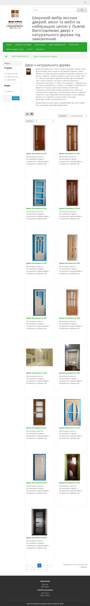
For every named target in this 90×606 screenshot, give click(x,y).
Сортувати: (63, 116)
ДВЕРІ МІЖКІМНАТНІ (57, 45)
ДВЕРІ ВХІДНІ (40, 45)
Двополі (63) (11, 80)
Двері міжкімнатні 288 (69, 318)
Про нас (45, 584)
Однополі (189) (12, 74)
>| (46, 569)
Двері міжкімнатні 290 (69, 373)
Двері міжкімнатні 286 (69, 263)
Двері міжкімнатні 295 (36, 537)
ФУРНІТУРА (73, 45)
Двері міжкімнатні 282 (69, 153)
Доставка (45, 587)
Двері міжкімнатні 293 (36, 482)
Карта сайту (45, 595)
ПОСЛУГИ (40, 49)
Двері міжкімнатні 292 (69, 428)
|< (27, 565)
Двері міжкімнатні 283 (36, 208)
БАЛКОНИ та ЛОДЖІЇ (23, 45)
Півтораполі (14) (12, 77)
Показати (29, 121)
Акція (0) (10, 91)
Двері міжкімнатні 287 (36, 318)
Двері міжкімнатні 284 (69, 208)
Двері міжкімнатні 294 (69, 482)
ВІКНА (8, 45)
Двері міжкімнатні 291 (36, 428)
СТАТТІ (30, 49)
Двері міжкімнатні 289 (36, 373)
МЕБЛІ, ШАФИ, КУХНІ (14, 49)
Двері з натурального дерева (45, 56)
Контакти (45, 593)
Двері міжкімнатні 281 (36, 153)
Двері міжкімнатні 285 (36, 263)
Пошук (15, 98)
